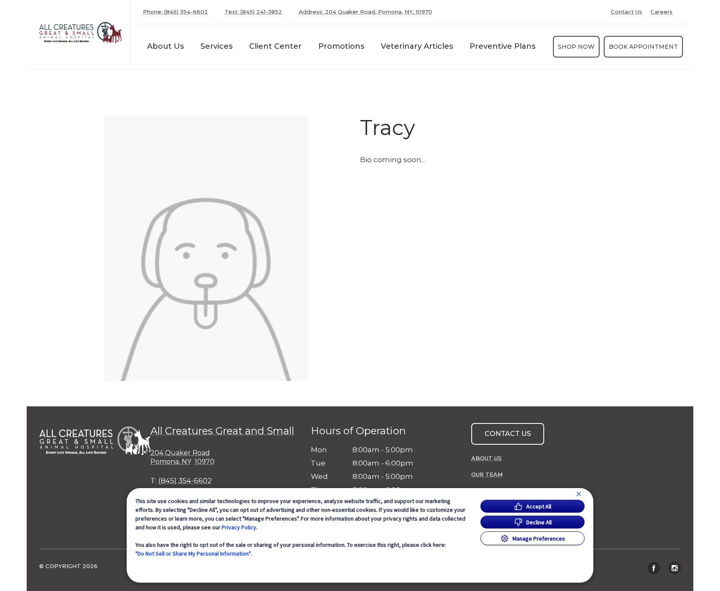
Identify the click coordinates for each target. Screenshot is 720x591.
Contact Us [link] (626, 12)
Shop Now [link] (576, 46)
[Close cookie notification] (579, 494)
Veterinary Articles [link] (417, 46)
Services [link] (216, 46)
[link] (80, 32)
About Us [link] (486, 458)
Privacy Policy (239, 527)
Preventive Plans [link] (502, 46)
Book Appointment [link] (643, 46)
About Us (165, 46)
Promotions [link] (341, 46)
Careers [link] (661, 12)
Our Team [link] (486, 474)
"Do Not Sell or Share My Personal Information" (193, 553)
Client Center (275, 46)
